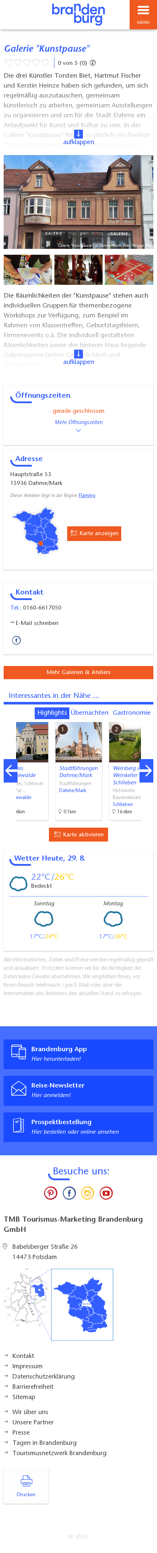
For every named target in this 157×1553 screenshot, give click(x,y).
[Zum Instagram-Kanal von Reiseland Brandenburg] (87, 1194)
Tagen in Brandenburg (44, 1443)
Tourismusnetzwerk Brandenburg (59, 1453)
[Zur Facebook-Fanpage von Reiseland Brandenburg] (69, 1194)
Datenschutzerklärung (43, 1377)
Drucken (26, 1495)
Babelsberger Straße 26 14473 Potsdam (45, 1252)
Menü (143, 23)
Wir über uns (30, 1412)
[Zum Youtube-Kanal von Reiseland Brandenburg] (106, 1194)
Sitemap (23, 1397)
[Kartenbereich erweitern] (146, 717)
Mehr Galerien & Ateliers (79, 673)
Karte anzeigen (98, 534)
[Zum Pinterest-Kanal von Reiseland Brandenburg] (51, 1194)
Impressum (27, 1367)
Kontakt (23, 1356)
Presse (21, 1433)
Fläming (87, 496)
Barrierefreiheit (32, 1387)
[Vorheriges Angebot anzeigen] (11, 771)
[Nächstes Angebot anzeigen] (146, 771)
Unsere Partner (33, 1423)
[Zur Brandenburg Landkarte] (58, 1308)
